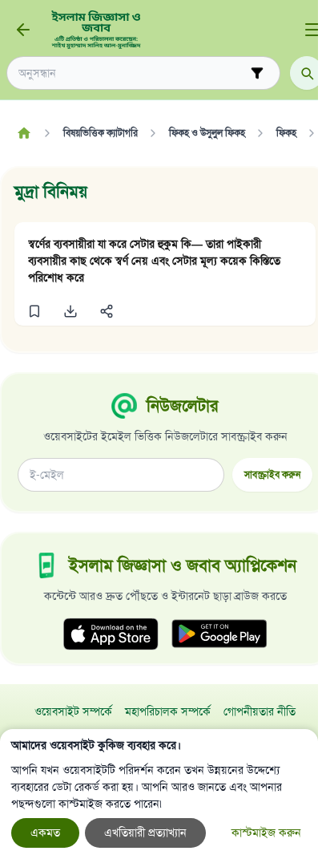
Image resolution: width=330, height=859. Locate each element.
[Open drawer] (312, 29)
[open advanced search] (257, 73)
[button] (34, 311)
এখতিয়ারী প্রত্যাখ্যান (145, 833)
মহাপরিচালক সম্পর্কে (168, 712)
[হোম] (23, 133)
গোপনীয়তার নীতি (259, 712)
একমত (45, 833)
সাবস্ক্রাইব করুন (272, 474)
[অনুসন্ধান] (307, 73)
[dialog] (159, 794)
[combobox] (132, 73)
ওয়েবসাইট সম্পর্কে (73, 712)
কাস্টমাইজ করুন (266, 833)
